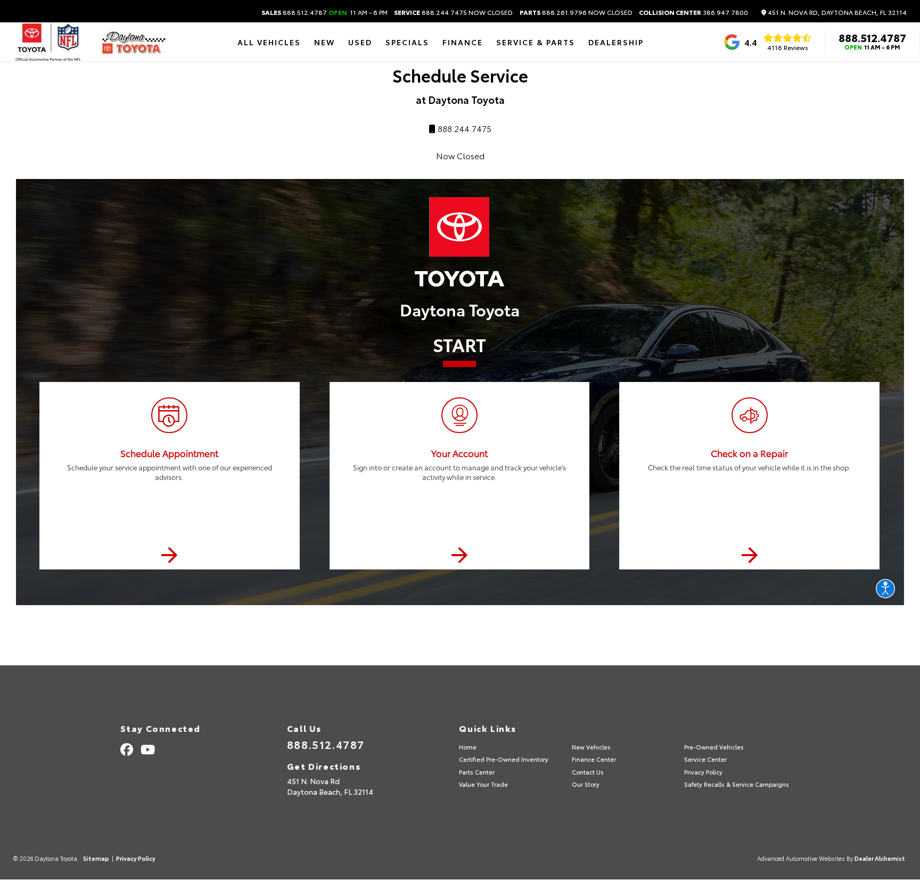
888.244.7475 (453, 12)
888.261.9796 (576, 12)
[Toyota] (48, 42)
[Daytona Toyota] (133, 42)
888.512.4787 (324, 12)
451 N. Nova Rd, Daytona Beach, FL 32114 (836, 12)
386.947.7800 (693, 12)
